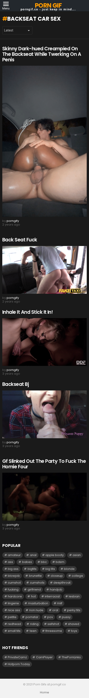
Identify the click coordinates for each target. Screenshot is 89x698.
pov (50, 617)
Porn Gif (48, 5)
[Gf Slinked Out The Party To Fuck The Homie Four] (44, 496)
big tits (50, 569)
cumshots (37, 582)
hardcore (15, 596)
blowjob (14, 576)
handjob (56, 589)
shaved (73, 624)
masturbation (38, 603)
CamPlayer (44, 657)
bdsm (60, 562)
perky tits (73, 610)
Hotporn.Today (19, 664)
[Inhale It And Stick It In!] (44, 342)
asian (77, 555)
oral (55, 610)
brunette (35, 576)
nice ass (14, 610)
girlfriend (34, 589)
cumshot (14, 582)
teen (33, 631)
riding (34, 624)
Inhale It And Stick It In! (27, 312)
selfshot (53, 624)
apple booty (54, 555)
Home (44, 692)
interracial (52, 596)
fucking (13, 589)
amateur (14, 555)
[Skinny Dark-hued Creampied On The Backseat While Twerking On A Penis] (44, 141)
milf (59, 603)
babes (27, 562)
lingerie (13, 603)
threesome (53, 631)
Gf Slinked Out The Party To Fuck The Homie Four (44, 464)
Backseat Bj (15, 384)
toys (74, 631)
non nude (36, 610)
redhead (14, 624)
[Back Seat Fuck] (44, 270)
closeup (57, 576)
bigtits (32, 569)
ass (10, 562)
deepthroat (62, 582)
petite (12, 617)
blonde (69, 569)
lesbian (74, 596)
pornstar (32, 617)
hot (33, 596)
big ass (13, 569)
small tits (14, 631)
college (77, 576)
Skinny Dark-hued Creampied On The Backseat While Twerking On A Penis (41, 54)
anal (33, 555)
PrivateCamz (17, 657)
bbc (44, 562)
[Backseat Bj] (44, 414)
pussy (66, 617)
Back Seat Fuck (19, 239)
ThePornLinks (71, 657)
